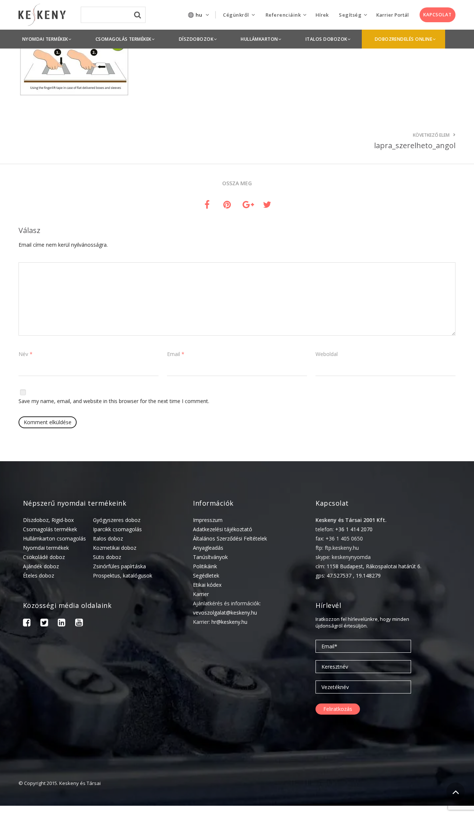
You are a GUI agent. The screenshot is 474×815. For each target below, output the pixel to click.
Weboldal (327, 353)
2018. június (372, 807)
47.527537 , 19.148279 (354, 575)
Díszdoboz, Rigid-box (48, 519)
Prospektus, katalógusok (122, 575)
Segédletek (206, 575)
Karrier (201, 594)
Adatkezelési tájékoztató (222, 529)
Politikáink (205, 566)
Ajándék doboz (41, 566)
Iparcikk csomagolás (117, 529)
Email (175, 353)
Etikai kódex (207, 584)
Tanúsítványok (210, 556)
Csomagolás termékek (50, 529)
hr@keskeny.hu (229, 621)
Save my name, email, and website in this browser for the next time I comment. (114, 401)
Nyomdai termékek (46, 547)
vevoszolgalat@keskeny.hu (225, 612)
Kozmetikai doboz (114, 547)
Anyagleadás (208, 547)
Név (26, 353)
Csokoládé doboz (44, 556)
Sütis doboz (107, 556)
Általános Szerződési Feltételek (230, 538)
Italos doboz (108, 538)
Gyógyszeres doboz (116, 519)
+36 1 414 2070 (354, 529)
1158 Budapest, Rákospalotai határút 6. (374, 566)
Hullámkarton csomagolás (54, 538)
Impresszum (208, 519)
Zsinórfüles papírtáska (119, 566)
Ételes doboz (38, 575)
